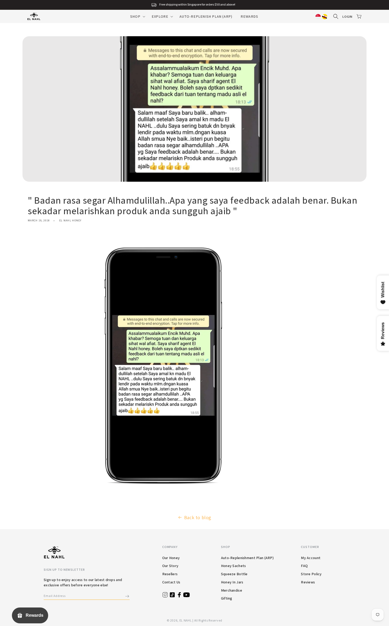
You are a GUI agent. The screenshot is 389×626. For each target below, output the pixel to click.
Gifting (226, 598)
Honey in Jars (232, 582)
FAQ (304, 565)
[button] (136, 16)
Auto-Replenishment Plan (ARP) (247, 557)
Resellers (170, 574)
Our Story (170, 565)
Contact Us (171, 582)
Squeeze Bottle (234, 574)
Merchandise (231, 590)
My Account (310, 557)
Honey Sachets (233, 565)
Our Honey (171, 557)
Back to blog (197, 517)
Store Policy (311, 574)
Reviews (308, 582)
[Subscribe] (127, 596)
